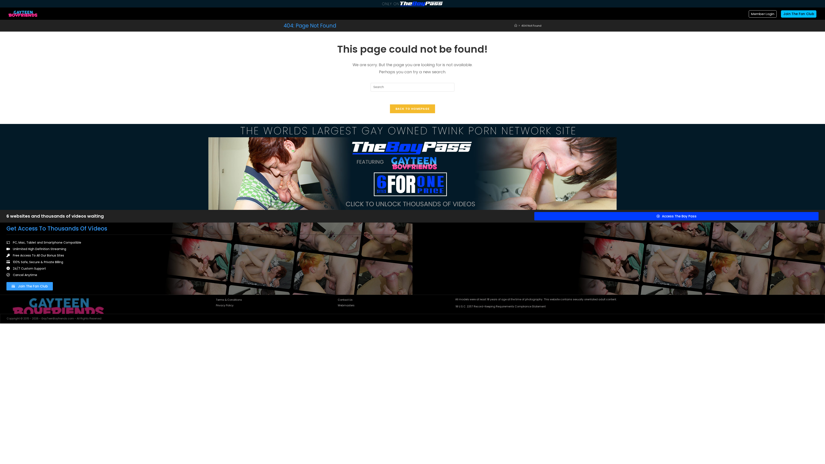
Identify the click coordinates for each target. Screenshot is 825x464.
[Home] (515, 26)
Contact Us (345, 300)
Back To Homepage (413, 109)
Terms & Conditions (229, 300)
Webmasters (346, 305)
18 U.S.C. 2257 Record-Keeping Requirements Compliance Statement (500, 306)
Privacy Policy (225, 305)
